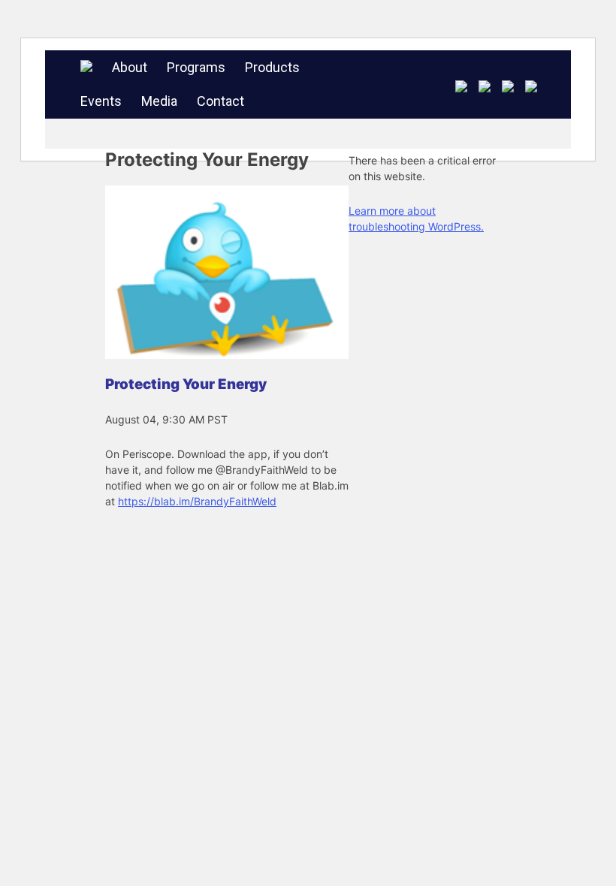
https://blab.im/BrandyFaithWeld (197, 501)
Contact (220, 101)
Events (101, 101)
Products (272, 67)
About (129, 67)
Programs (196, 67)
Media (159, 101)
